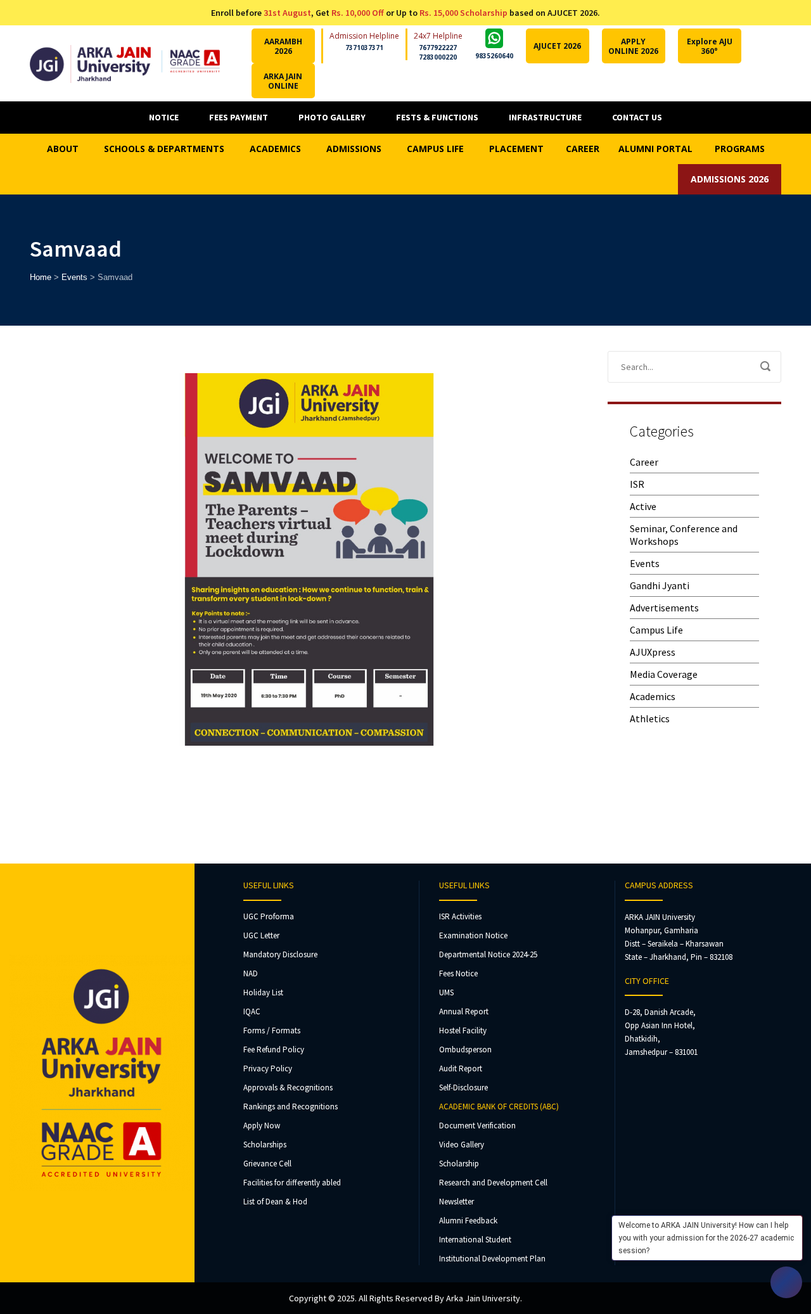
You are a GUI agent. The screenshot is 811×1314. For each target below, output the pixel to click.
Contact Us (637, 117)
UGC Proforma (268, 916)
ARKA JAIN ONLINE (283, 81)
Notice (164, 117)
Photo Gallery (332, 117)
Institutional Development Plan (492, 1258)
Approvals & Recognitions (288, 1087)
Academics (652, 696)
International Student (475, 1239)
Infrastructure (545, 117)
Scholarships (264, 1144)
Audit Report (460, 1068)
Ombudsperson (465, 1049)
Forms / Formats (271, 1030)
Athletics (650, 718)
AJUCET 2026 (557, 46)
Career (644, 462)
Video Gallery (461, 1144)
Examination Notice (473, 935)
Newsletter (456, 1201)
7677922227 (438, 47)
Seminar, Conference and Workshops (684, 534)
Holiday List (263, 992)
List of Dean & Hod (275, 1201)
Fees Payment (238, 117)
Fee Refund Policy (273, 1049)
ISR (637, 484)
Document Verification (477, 1125)
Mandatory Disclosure (280, 954)
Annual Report (464, 1011)
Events (645, 563)
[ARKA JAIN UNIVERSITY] (125, 63)
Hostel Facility (463, 1030)
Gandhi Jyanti (659, 585)
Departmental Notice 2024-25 (488, 954)
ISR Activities (460, 916)
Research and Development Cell (493, 1182)
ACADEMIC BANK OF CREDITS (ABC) (499, 1106)
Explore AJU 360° (709, 46)
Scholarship (459, 1163)
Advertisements (664, 607)
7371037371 (364, 47)
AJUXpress (652, 652)
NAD (250, 973)
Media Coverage (664, 674)
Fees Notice (458, 973)
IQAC (251, 1011)
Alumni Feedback (468, 1220)
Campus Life (656, 629)
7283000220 (438, 57)
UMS (446, 992)
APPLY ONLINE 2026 (633, 46)
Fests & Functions (437, 117)
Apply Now (261, 1125)
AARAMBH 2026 (283, 46)
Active (643, 506)
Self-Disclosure (463, 1087)
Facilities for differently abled (292, 1182)
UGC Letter (261, 935)
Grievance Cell (267, 1163)
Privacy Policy (267, 1068)
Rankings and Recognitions (290, 1106)
